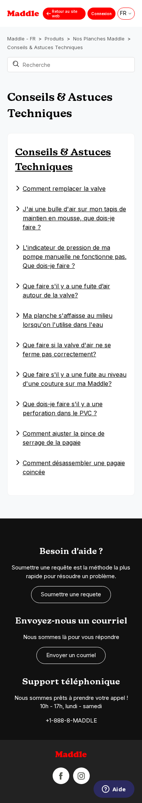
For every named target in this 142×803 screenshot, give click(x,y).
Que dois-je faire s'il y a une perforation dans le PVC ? (63, 408)
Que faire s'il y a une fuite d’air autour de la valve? (66, 290)
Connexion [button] (101, 13)
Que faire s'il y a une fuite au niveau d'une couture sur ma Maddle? (74, 379)
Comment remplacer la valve (64, 188)
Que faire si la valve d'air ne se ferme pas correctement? (67, 349)
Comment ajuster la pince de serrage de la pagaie (64, 438)
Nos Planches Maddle (99, 39)
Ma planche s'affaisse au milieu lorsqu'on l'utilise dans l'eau (67, 320)
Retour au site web (64, 13)
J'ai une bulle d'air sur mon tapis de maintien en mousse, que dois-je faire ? (74, 218)
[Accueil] (71, 755)
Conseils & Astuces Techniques (45, 47)
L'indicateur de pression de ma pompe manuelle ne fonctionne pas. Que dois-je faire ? (74, 256)
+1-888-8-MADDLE (71, 720)
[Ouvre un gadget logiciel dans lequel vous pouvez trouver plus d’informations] (113, 789)
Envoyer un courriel (71, 655)
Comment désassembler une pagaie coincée (74, 467)
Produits (54, 39)
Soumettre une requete (71, 594)
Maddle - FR (21, 39)
